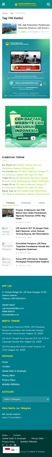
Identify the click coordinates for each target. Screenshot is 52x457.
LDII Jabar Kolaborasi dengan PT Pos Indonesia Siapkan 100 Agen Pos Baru (25, 173)
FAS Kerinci (20, 13)
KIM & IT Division (37, 451)
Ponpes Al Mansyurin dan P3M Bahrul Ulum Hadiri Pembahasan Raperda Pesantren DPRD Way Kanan (31, 214)
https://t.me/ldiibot (11, 417)
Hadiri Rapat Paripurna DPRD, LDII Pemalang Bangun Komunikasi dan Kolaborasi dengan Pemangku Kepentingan (23, 330)
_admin (23, 32)
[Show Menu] (3, 4)
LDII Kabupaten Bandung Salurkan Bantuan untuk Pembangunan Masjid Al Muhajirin (25, 179)
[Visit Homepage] (26, 4)
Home (4, 13)
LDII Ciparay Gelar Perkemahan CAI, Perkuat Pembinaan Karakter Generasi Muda (25, 192)
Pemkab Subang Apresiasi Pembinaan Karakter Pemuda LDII (21, 166)
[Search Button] (48, 4)
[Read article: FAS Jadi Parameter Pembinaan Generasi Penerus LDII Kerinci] (9, 29)
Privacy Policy (8, 379)
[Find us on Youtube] (15, 445)
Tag (11, 13)
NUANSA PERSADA (11, 384)
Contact (6, 366)
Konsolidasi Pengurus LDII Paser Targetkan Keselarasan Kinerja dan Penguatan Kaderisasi (32, 246)
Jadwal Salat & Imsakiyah (14, 371)
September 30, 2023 (36, 32)
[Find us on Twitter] (6, 445)
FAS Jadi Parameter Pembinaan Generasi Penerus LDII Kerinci (34, 26)
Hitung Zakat (8, 375)
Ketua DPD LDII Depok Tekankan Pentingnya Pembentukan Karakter (32, 260)
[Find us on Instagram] (11, 445)
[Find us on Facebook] (2, 445)
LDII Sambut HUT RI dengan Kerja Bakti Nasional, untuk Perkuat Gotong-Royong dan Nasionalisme (32, 231)
